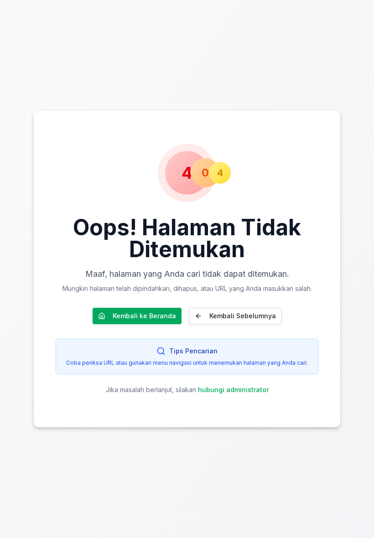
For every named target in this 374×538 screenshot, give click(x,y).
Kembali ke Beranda (144, 316)
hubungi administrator (233, 389)
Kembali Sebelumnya (242, 316)
